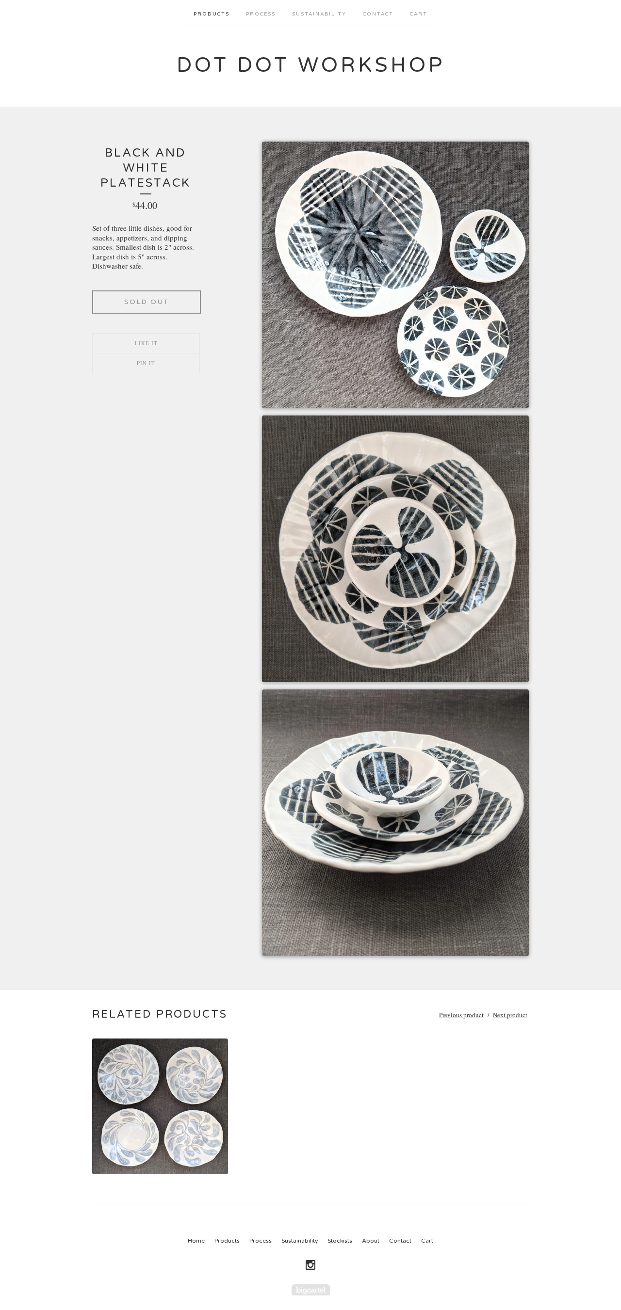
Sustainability (319, 14)
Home (196, 1240)
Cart (418, 14)
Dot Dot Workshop (311, 65)
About (370, 1240)
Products (211, 14)
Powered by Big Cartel (311, 1289)
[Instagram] (310, 1265)
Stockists (339, 1240)
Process (261, 14)
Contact (378, 14)
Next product (510, 1014)
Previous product (461, 1014)
